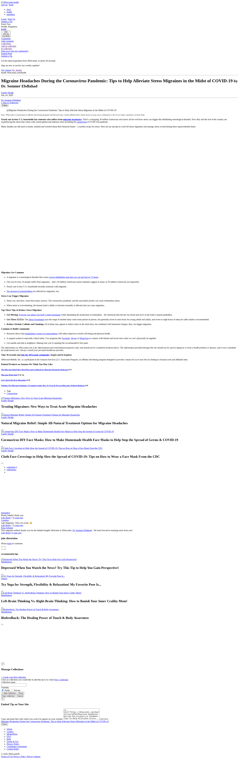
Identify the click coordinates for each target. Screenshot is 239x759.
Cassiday (5, 520)
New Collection (61, 680)
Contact (10, 731)
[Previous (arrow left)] (2, 549)
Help (9, 739)
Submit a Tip (6, 21)
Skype (73, 338)
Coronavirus (12, 393)
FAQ (9, 736)
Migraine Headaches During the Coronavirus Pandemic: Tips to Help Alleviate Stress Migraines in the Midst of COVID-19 (55, 721)
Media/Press (12, 734)
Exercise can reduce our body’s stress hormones (40, 315)
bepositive (5, 513)
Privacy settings (33, 756)
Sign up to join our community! (14, 51)
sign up (4, 5)
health (9, 12)
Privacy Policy (13, 744)
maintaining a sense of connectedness (41, 333)
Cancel (20, 696)
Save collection (8, 696)
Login (3, 19)
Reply (8, 518)
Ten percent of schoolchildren (20, 291)
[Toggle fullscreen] (5, 546)
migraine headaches (72, 119)
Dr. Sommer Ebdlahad (82, 530)
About (9, 729)
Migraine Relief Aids (9, 375)
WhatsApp (84, 338)
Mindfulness (6, 562)
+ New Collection (9, 693)
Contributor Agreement (17, 746)
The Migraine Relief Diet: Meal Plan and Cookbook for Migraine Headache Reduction (34, 370)
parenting (11, 14)
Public (7, 690)
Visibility (5, 687)
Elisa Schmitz (7, 528)
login (11, 5)
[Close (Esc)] (2, 546)
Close (21, 693)
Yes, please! (6, 70)
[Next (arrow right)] (5, 549)
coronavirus (82, 122)
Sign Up (11, 19)
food (9, 9)
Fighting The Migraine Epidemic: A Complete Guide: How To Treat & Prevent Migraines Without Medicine (43, 386)
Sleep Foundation (36, 319)
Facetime (66, 338)
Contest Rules (13, 749)
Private (17, 690)
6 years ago (18, 518)
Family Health (7, 93)
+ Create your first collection (13, 677)
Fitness (4, 578)
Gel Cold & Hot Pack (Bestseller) (14, 380)
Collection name (8, 682)
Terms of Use (12, 741)
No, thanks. (17, 70)
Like (3, 518)
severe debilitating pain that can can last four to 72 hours (73, 277)
